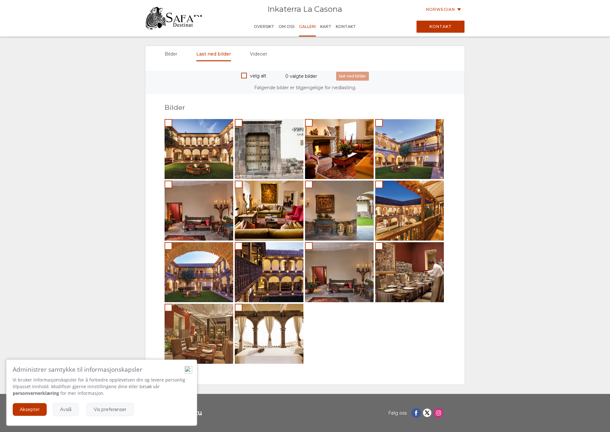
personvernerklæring (36, 393)
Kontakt (441, 26)
